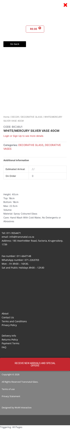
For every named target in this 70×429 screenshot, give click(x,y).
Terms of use (8, 389)
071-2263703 (32, 260)
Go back (14, 44)
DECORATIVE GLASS (31, 117)
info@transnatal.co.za (21, 236)
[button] (35, 20)
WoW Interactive (23, 407)
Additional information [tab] (16, 160)
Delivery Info (9, 335)
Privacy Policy (9, 325)
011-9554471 (13, 233)
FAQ (4, 347)
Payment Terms (10, 343)
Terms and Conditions (14, 321)
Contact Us (8, 317)
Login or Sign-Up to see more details (23, 136)
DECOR (15, 117)
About (5, 313)
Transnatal (26, 381)
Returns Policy (10, 339)
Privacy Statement (11, 396)
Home (6, 117)
